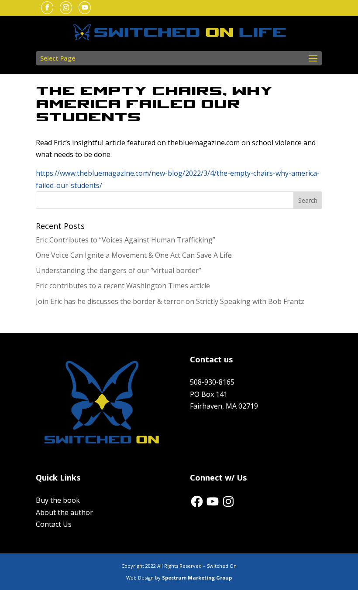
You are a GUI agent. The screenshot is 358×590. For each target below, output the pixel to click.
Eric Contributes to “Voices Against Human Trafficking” (125, 240)
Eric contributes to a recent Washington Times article (123, 285)
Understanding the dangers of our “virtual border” (118, 270)
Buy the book (58, 500)
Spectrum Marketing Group (197, 577)
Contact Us (54, 524)
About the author (64, 512)
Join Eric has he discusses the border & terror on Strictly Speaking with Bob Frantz (170, 301)
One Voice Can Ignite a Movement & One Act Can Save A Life (134, 255)
